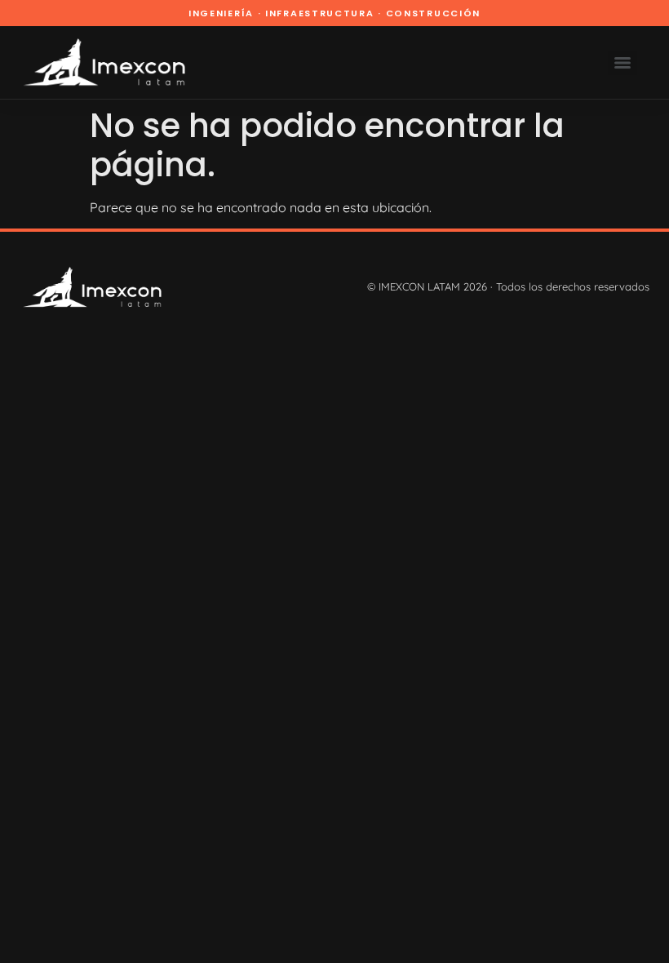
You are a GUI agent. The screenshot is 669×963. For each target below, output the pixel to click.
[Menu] (622, 63)
